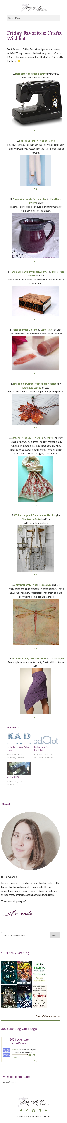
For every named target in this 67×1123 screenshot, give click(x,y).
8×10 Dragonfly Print (25, 584)
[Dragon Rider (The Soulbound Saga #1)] (24, 1007)
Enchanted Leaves (31, 387)
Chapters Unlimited (32, 519)
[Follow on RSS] (45, 1110)
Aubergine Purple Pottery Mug (30, 198)
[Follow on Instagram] (33, 1110)
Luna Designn (57, 658)
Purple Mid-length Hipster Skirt (29, 658)
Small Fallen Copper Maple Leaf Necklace (35, 383)
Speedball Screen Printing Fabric (37, 140)
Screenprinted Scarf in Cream (27, 437)
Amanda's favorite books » (48, 1016)
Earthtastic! (47, 329)
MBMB (50, 437)
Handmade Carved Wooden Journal (29, 271)
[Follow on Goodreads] (39, 1110)
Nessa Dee (46, 584)
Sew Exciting (13, 776)
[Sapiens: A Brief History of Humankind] (39, 1007)
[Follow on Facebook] (21, 1110)
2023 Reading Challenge (19, 1041)
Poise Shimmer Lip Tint (24, 329)
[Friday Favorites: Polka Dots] (19, 738)
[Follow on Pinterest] (27, 1110)
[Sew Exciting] (19, 768)
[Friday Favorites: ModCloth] (46, 738)
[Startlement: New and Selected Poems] (39, 983)
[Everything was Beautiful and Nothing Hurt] (9, 983)
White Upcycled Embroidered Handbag (35, 515)
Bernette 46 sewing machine (31, 73)
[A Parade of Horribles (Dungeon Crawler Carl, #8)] (24, 984)
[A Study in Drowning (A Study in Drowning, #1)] (9, 1007)
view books (32, 1061)
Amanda (15, 1049)
